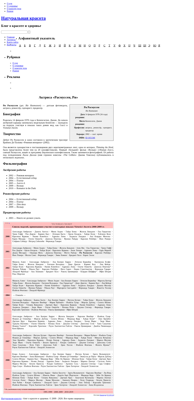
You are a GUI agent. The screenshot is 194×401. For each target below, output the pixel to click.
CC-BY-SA (110, 395)
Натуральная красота (23, 18)
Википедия (103, 395)
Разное (10, 11)
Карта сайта (12, 42)
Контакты (11, 45)
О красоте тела (14, 8)
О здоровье (12, 6)
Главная (10, 37)
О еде (9, 3)
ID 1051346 (90, 138)
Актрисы (11, 39)
